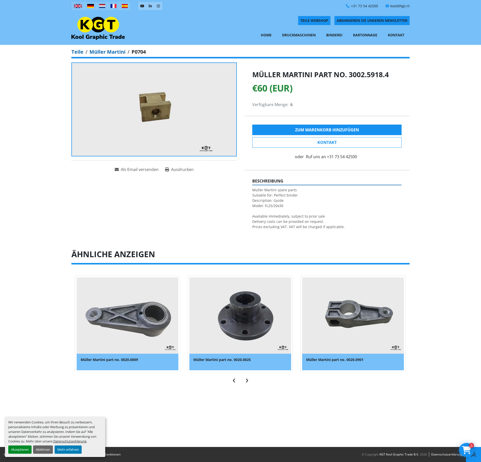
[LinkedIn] (150, 6)
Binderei (334, 35)
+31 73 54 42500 (364, 6)
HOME (266, 35)
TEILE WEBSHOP (314, 20)
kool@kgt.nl (400, 6)
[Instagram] (158, 6)
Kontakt (396, 35)
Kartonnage (365, 35)
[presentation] (233, 379)
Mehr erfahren (68, 449)
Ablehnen (43, 449)
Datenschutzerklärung (69, 441)
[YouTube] (142, 6)
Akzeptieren (20, 449)
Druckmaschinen (299, 35)
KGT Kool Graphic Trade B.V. (399, 454)
